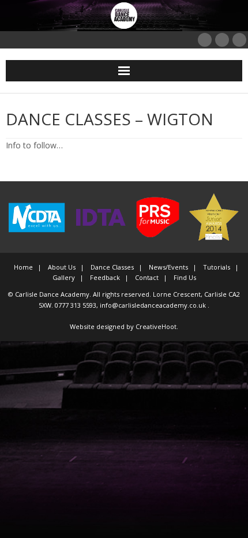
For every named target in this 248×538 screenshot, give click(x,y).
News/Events (168, 267)
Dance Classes (112, 267)
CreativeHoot (156, 326)
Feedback (105, 277)
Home (23, 267)
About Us (62, 267)
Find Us (185, 277)
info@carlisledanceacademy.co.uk (154, 305)
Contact (147, 277)
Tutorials (216, 267)
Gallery (63, 277)
